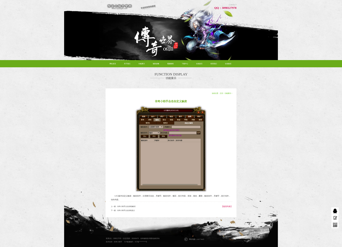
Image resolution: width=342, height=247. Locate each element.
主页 (221, 93)
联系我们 (214, 64)
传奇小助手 (118, 242)
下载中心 (185, 64)
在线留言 (199, 64)
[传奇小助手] (131, 7)
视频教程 (170, 64)
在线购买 (228, 64)
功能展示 (141, 64)
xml (198, 239)
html (202, 239)
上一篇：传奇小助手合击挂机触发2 (123, 206)
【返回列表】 (226, 206)
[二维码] (335, 224)
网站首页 (113, 64)
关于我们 (127, 64)
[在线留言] (335, 217)
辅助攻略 (156, 64)
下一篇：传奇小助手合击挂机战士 (123, 210)
